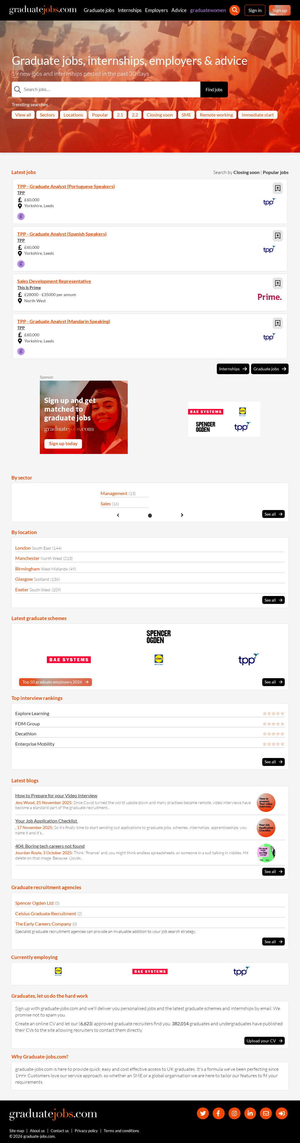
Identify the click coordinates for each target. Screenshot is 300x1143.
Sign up (279, 10)
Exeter (21, 589)
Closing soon (160, 114)
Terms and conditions (121, 1130)
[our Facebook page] (219, 1113)
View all (23, 114)
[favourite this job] (278, 188)
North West (51, 558)
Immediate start (258, 114)
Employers (156, 10)
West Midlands (54, 568)
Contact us (60, 1130)
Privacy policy (86, 1130)
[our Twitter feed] (203, 1113)
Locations (73, 114)
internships (116, 60)
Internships (130, 10)
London (23, 548)
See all (270, 513)
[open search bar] (234, 10)
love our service (66, 1075)
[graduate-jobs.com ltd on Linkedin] (250, 1113)
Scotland (41, 579)
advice (231, 60)
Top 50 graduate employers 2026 (52, 681)
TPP (21, 192)
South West (40, 589)
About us (37, 1130)
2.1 (120, 114)
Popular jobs (276, 172)
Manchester (27, 558)
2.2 (135, 114)
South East (41, 548)
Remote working (216, 114)
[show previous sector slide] (118, 515)
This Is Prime (29, 287)
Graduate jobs (99, 10)
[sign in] (282, 1113)
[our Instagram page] (235, 1113)
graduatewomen (208, 10)
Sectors (47, 114)
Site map (16, 1130)
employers (175, 60)
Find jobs (214, 89)
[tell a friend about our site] (266, 1113)
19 (15, 73)
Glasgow (24, 579)
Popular (100, 114)
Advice (179, 10)
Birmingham (27, 568)
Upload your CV (261, 1040)
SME (186, 114)
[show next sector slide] (182, 515)
